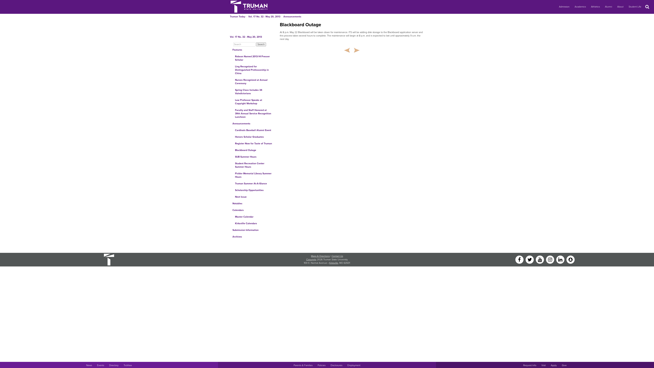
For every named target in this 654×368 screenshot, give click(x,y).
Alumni (608, 6)
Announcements (292, 16)
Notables (237, 203)
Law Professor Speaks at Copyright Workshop (248, 102)
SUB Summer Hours (245, 156)
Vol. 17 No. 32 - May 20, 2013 (264, 16)
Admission (564, 6)
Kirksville (333, 263)
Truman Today (237, 16)
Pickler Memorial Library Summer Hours (253, 175)
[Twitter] (530, 259)
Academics (580, 6)
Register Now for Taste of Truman (253, 143)
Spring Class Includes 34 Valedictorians (248, 92)
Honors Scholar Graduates (249, 136)
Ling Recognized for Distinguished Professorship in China (252, 70)
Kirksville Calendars (246, 223)
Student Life (635, 6)
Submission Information (245, 230)
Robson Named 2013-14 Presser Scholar (252, 58)
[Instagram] (550, 259)
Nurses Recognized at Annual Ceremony (251, 82)
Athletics (595, 6)
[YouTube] (540, 259)
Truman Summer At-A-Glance (251, 183)
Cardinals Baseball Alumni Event (253, 130)
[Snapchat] (570, 259)
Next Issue (241, 196)
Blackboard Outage (245, 150)
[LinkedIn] (561, 259)
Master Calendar (244, 216)
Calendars (238, 210)
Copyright (311, 259)
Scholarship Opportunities (249, 190)
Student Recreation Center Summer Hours (249, 165)
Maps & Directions (320, 256)
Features (237, 49)
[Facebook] (520, 259)
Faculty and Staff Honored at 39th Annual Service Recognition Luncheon (253, 113)
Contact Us (337, 256)
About (620, 6)
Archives (237, 236)
